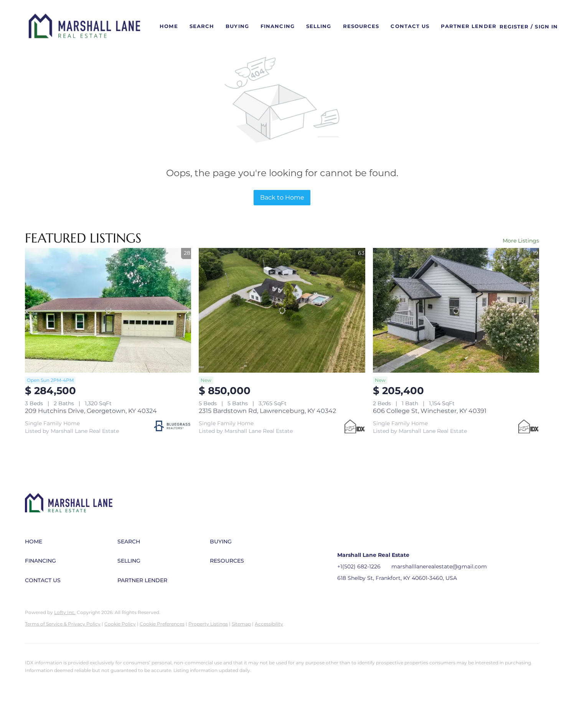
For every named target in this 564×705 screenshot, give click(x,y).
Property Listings (208, 624)
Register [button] (514, 26)
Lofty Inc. (65, 612)
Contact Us (410, 26)
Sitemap (241, 624)
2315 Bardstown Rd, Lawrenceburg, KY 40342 (267, 410)
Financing (278, 26)
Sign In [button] (546, 26)
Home (169, 26)
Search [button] (202, 26)
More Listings (521, 240)
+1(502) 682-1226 (359, 566)
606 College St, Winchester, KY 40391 (429, 410)
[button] (84, 26)
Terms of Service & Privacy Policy (63, 624)
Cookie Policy (120, 624)
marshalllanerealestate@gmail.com (439, 566)
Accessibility (269, 624)
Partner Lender (468, 26)
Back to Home (282, 197)
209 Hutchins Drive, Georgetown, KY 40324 (91, 410)
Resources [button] (361, 26)
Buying (237, 26)
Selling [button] (318, 26)
